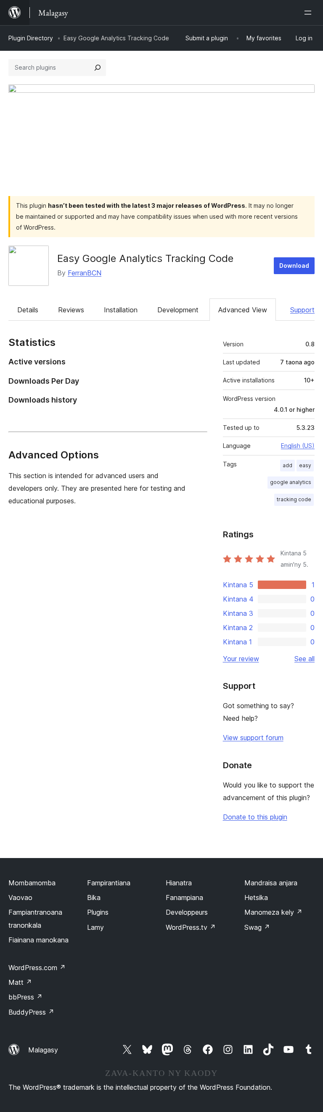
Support (302, 310)
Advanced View (242, 310)
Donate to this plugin (255, 817)
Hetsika (256, 897)
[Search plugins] (97, 67)
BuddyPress (31, 1012)
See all (304, 658)
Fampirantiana (108, 883)
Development (178, 310)
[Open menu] (309, 12)
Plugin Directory (30, 38)
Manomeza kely (273, 912)
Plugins (98, 912)
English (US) (298, 445)
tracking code (294, 499)
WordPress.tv (191, 927)
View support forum (253, 737)
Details (27, 310)
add (287, 465)
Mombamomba (32, 883)
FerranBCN (84, 273)
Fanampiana (184, 897)
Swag (257, 927)
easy (305, 465)
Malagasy (43, 1050)
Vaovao (20, 897)
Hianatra (179, 883)
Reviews (71, 310)
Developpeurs (187, 912)
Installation (121, 310)
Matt (20, 982)
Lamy (95, 927)
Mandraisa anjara (270, 883)
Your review (241, 658)
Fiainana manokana (38, 940)
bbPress (25, 997)
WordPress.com (37, 967)
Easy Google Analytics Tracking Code (145, 258)
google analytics (290, 482)
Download (294, 265)
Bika (94, 897)
